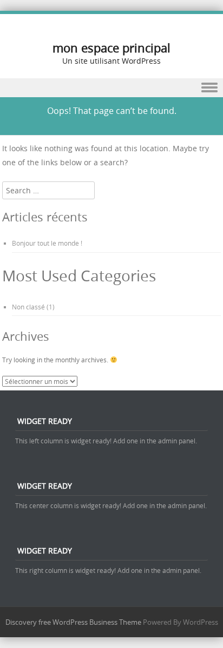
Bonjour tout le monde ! (47, 243)
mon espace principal (111, 48)
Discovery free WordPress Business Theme (73, 622)
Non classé (28, 306)
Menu (111, 87)
